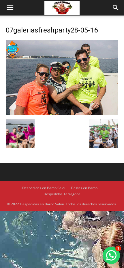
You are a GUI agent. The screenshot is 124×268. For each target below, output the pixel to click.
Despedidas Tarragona (62, 194)
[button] (10, 8)
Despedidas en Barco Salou (44, 187)
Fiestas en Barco (84, 187)
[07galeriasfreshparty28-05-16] (62, 113)
